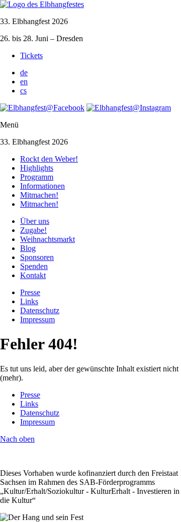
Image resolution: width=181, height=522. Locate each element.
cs (23, 90)
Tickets (31, 55)
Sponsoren (37, 257)
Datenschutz (39, 310)
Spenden (34, 266)
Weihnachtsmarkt (47, 239)
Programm (36, 177)
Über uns (34, 221)
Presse (30, 292)
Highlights (36, 168)
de (24, 72)
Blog (28, 248)
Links (29, 301)
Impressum (37, 319)
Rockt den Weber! (49, 159)
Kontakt (33, 275)
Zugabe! (33, 230)
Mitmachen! (39, 195)
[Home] (42, 4)
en (24, 81)
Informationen (42, 186)
